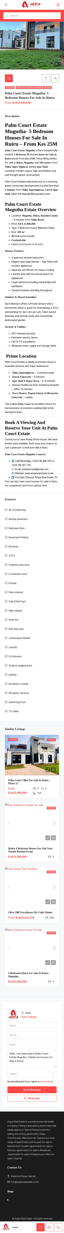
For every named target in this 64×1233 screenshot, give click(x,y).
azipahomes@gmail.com (35, 469)
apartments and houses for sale (33, 1142)
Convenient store (18, 574)
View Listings (29, 1016)
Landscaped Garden (19, 638)
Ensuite (13, 583)
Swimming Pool (17, 702)
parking (12, 674)
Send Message (32, 1089)
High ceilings (15, 610)
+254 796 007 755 (21, 465)
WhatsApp (33, 1098)
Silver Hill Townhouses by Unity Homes (30, 912)
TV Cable (14, 711)
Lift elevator (15, 656)
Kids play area (16, 628)
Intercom (14, 619)
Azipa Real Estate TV (46, 477)
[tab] (9, 78)
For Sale (47, 87)
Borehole (13, 546)
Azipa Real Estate (16, 1121)
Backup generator (18, 519)
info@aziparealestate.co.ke (25, 1182)
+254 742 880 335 (41, 461)
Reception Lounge (18, 683)
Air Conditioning (17, 509)
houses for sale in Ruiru (44, 481)
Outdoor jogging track (20, 665)
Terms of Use (46, 1081)
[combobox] (32, 1073)
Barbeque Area (17, 528)
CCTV (12, 555)
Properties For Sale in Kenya (28, 87)
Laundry (13, 647)
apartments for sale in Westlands (34, 1150)
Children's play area (19, 564)
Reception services (19, 693)
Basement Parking (18, 537)
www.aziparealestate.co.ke (39, 473)
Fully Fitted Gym (17, 601)
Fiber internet (16, 592)
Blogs (10, 1191)
